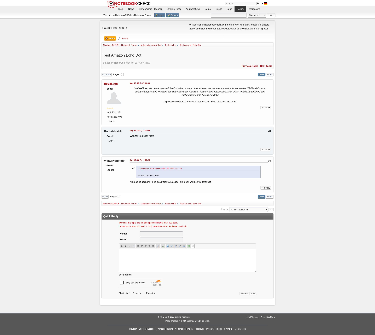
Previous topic (250, 66)
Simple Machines (182, 317)
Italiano (169, 328)
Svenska (228, 328)
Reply (261, 74)
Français (161, 328)
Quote (267, 107)
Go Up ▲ (271, 317)
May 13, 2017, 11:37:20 (140, 130)
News (131, 9)
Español (151, 328)
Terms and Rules (258, 317)
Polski (190, 328)
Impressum (254, 9)
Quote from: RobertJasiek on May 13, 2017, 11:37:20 (161, 168)
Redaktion (111, 83)
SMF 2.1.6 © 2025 (166, 317)
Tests (120, 9)
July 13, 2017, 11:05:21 (140, 160)
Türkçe (219, 328)
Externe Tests (174, 9)
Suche (218, 9)
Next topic (266, 66)
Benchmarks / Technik (150, 9)
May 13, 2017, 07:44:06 (140, 83)
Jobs (229, 9)
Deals (207, 9)
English (142, 328)
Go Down (106, 74)
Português (199, 328)
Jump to (224, 209)
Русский (210, 328)
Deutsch (133, 328)
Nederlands (180, 328)
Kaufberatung (193, 9)
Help (248, 317)
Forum (240, 9)
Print (269, 74)
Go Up (105, 196)
